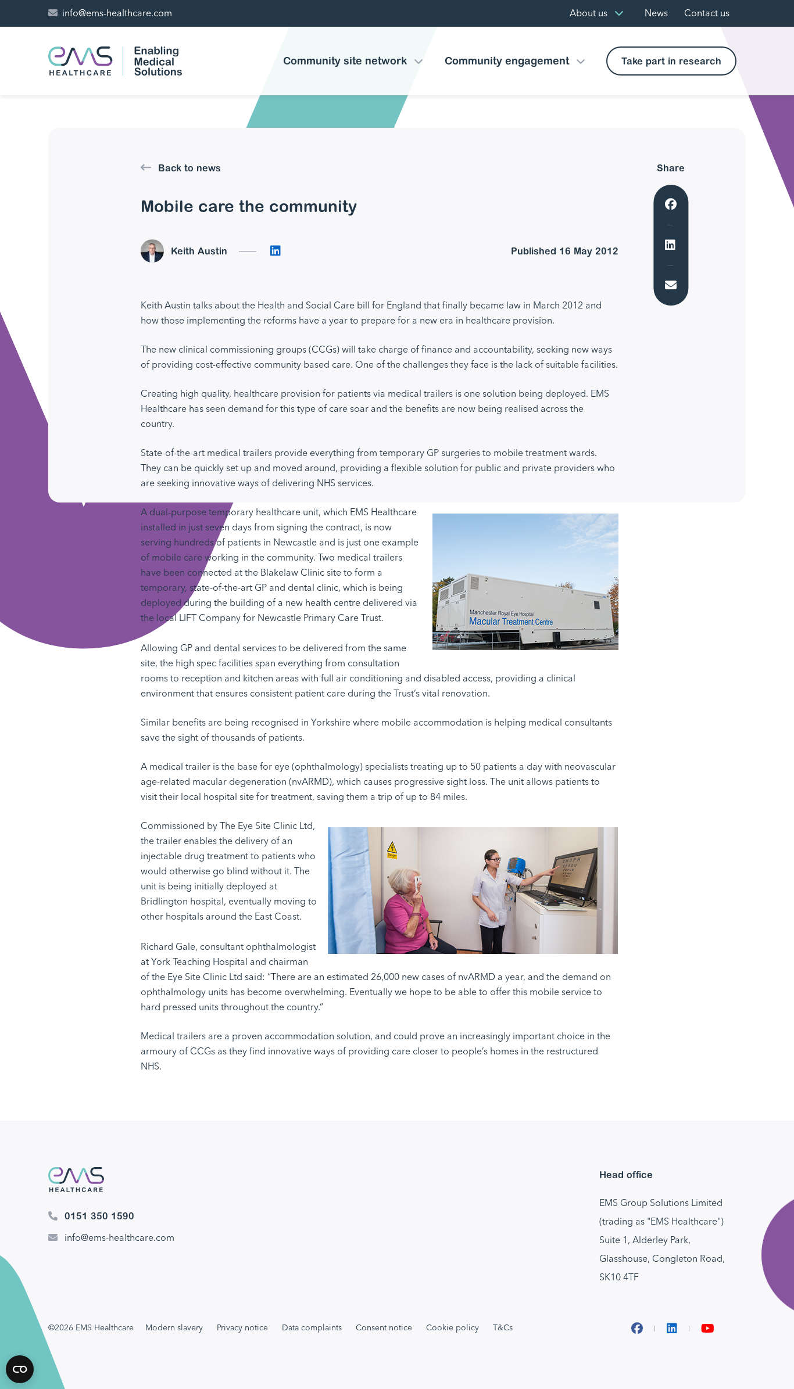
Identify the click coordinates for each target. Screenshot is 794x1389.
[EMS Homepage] (115, 61)
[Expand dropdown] (619, 13)
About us (588, 13)
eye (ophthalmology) (318, 766)
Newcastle (295, 542)
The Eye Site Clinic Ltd (266, 825)
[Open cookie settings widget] (20, 1369)
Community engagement (507, 61)
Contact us (706, 13)
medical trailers (420, 393)
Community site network (345, 61)
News (656, 13)
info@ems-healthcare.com (117, 13)
